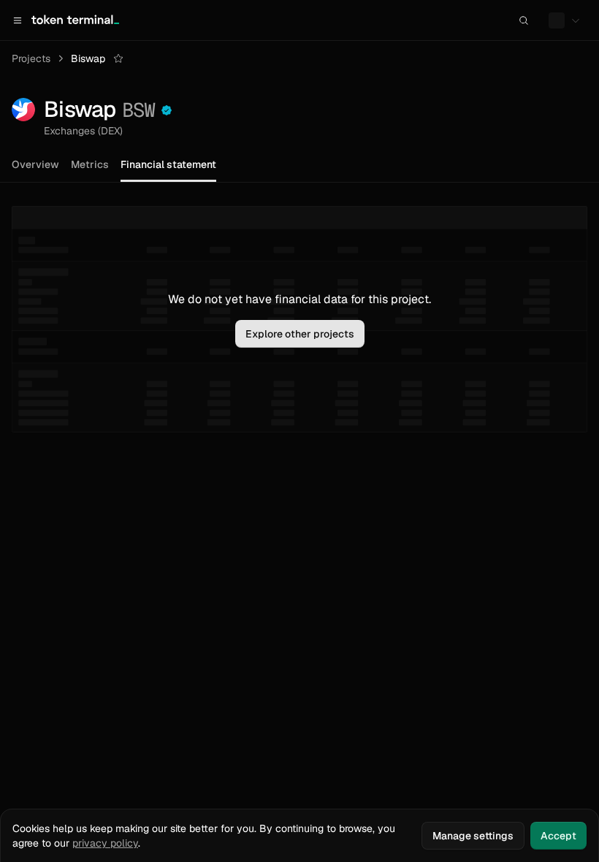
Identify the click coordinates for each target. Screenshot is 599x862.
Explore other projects (299, 333)
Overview (35, 164)
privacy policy (105, 843)
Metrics (90, 164)
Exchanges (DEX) (83, 130)
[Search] (524, 20)
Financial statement (168, 164)
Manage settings (473, 835)
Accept (558, 835)
